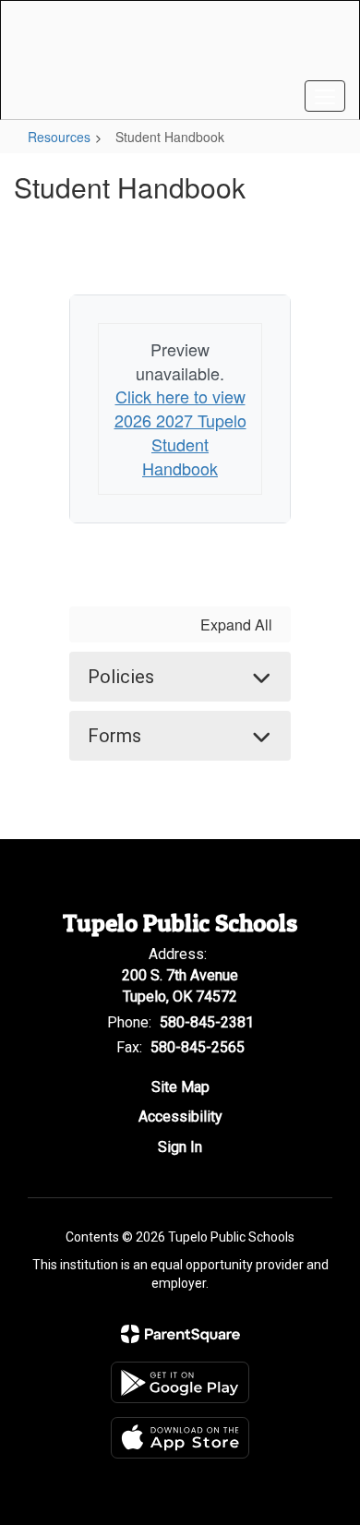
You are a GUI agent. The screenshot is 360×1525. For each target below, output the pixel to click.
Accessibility (180, 1116)
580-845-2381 (207, 1022)
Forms (114, 736)
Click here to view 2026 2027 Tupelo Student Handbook (180, 431)
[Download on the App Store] (180, 1438)
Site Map (180, 1087)
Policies (121, 677)
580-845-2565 (197, 1047)
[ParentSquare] (180, 1334)
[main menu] (325, 96)
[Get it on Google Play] (180, 1382)
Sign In (180, 1147)
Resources (59, 136)
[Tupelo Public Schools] (180, 46)
